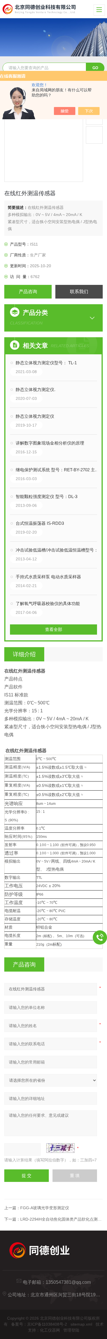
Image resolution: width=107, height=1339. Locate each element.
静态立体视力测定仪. (35, 389)
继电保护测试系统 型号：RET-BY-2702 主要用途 (59, 469)
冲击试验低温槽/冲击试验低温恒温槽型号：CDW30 (59, 550)
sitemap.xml (81, 1324)
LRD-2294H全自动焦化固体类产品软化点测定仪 (63, 1219)
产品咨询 (28, 291)
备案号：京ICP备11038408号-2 (39, 1324)
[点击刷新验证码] (60, 1148)
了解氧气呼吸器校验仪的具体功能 (48, 603)
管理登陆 (71, 1330)
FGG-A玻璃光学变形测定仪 (44, 1208)
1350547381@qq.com (68, 1282)
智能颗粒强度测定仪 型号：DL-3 (46, 496)
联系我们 (79, 291)
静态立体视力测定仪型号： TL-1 (46, 362)
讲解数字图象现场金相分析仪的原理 (50, 443)
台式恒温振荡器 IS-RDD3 (40, 523)
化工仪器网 (50, 1330)
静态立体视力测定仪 (35, 416)
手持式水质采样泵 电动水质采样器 (48, 576)
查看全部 (53, 629)
